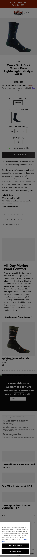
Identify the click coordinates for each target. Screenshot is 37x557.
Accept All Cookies (15, 551)
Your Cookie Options (15, 545)
